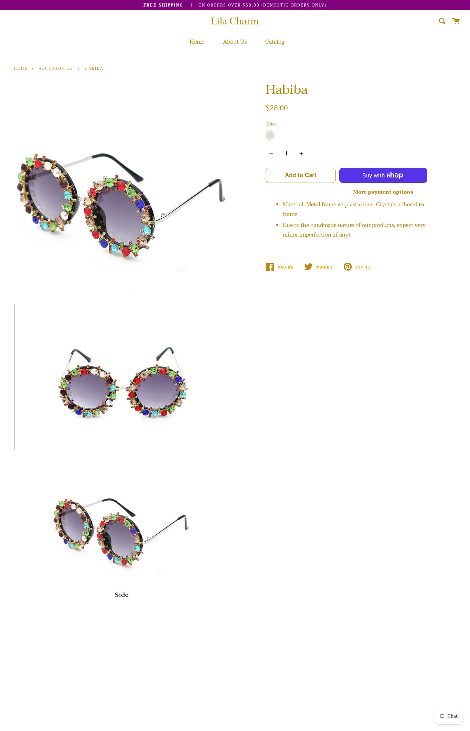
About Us (235, 42)
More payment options (383, 192)
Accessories (56, 69)
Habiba (94, 69)
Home (197, 42)
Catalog (274, 42)
